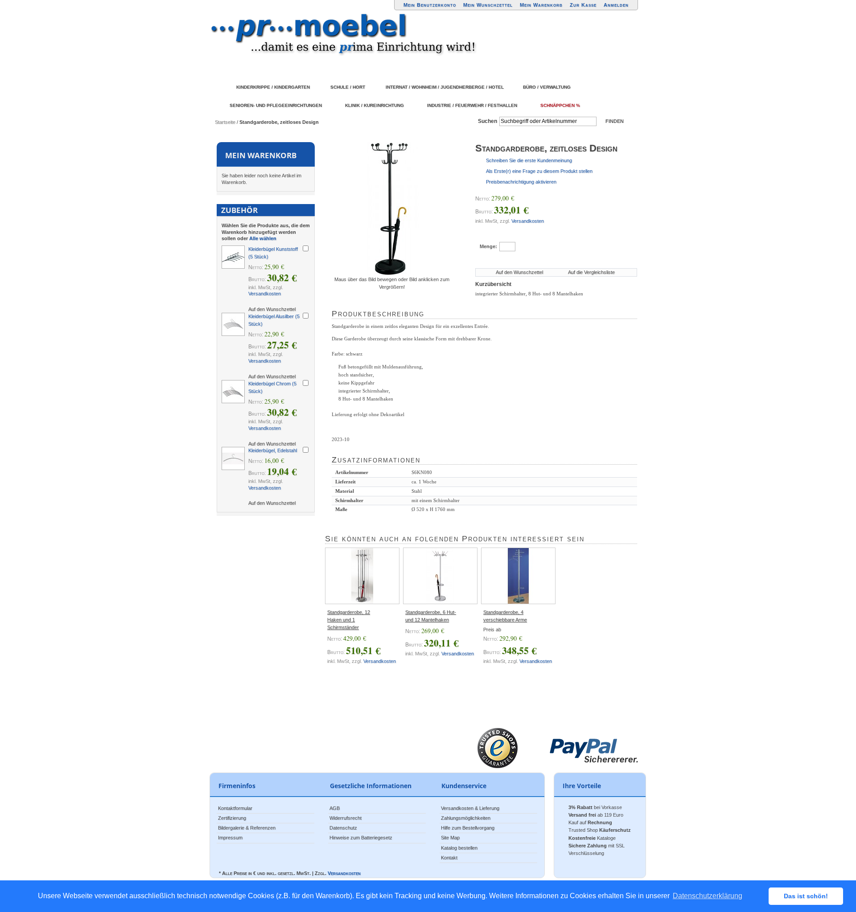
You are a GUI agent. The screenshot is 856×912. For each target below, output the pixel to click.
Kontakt (449, 857)
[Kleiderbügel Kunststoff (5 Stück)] (233, 257)
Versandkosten (527, 221)
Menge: (488, 246)
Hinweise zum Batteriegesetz (360, 837)
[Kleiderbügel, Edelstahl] (233, 458)
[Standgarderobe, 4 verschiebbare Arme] (518, 576)
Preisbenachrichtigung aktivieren (521, 181)
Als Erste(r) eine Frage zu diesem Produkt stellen (539, 171)
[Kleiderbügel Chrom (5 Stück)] (233, 391)
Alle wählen (262, 238)
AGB (334, 808)
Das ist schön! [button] (806, 896)
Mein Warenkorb (541, 5)
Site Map (450, 837)
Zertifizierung (232, 818)
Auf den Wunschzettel (519, 272)
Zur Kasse (583, 5)
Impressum (230, 837)
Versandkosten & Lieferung (470, 808)
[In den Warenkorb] (563, 246)
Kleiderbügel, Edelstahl (272, 450)
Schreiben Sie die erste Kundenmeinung (529, 160)
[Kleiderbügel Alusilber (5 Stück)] (233, 324)
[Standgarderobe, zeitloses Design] (392, 209)
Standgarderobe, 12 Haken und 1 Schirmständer (348, 619)
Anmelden (616, 5)
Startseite (225, 122)
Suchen (487, 121)
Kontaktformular (235, 808)
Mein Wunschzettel (488, 5)
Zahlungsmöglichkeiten (465, 818)
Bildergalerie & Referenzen (247, 827)
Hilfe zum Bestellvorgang (467, 827)
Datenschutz (343, 827)
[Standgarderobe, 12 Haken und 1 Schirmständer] (362, 576)
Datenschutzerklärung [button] (707, 896)
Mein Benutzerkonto (429, 5)
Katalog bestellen (459, 848)
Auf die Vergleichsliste (591, 272)
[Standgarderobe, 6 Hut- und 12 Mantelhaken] (440, 576)
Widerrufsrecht (345, 818)
